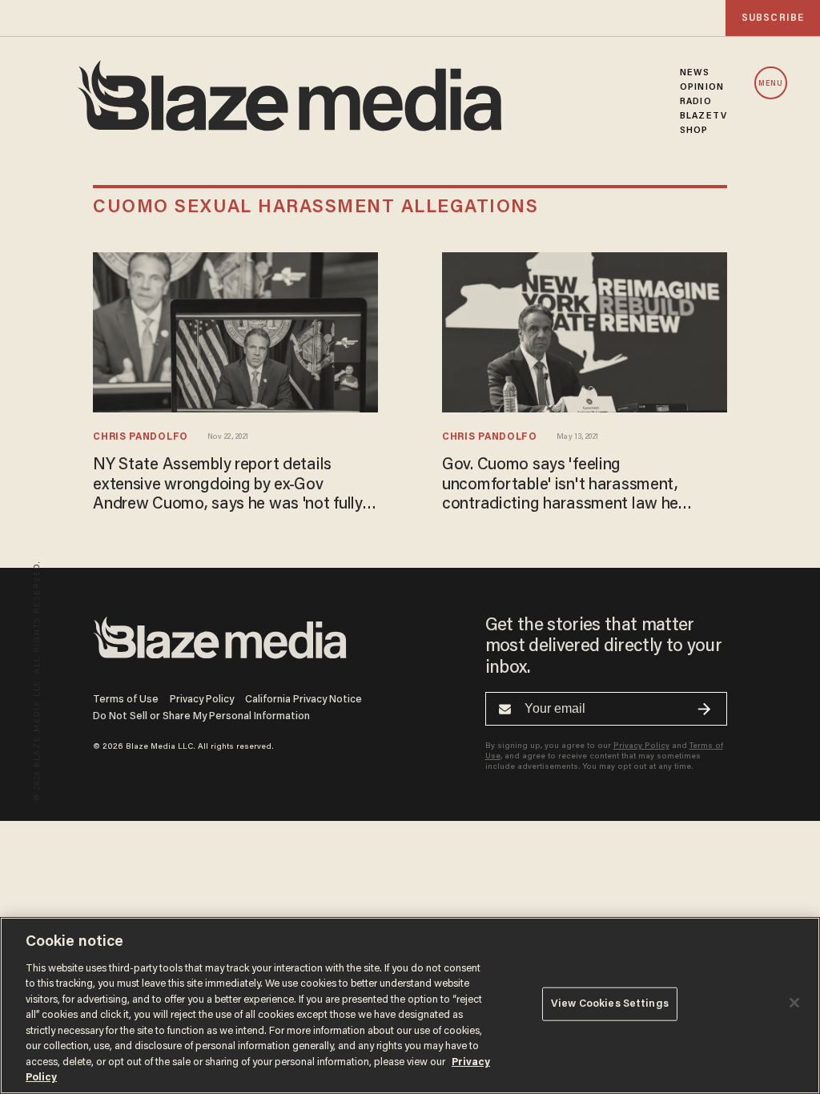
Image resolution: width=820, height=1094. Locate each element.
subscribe (773, 18)
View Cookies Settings (610, 1004)
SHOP (694, 130)
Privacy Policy (202, 699)
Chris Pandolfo (140, 437)
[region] (410, 1005)
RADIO (696, 102)
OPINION (702, 87)
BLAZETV (703, 116)
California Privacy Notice (303, 699)
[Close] (794, 1002)
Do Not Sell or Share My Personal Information (201, 716)
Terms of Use (126, 699)
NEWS (694, 73)
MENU (770, 83)
